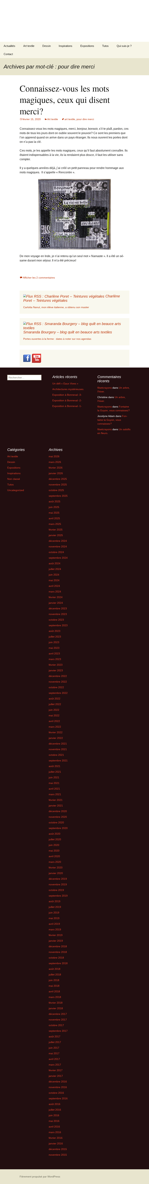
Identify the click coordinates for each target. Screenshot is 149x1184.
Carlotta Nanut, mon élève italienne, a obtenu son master (56, 307)
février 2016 (56, 1137)
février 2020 (56, 867)
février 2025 (56, 529)
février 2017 (56, 1070)
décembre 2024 (58, 540)
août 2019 (54, 901)
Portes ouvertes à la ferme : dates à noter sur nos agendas (57, 338)
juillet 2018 (55, 974)
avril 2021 (54, 788)
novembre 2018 (58, 952)
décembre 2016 (58, 1081)
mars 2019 (55, 929)
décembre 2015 (58, 1149)
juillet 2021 (55, 771)
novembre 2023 (58, 614)
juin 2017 (54, 1047)
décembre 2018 (58, 946)
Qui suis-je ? (124, 45)
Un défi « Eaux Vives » (65, 383)
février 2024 (56, 597)
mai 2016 (54, 1121)
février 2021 (56, 799)
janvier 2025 (56, 535)
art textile (70, 119)
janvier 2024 (56, 602)
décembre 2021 (58, 743)
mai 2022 (54, 715)
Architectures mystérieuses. (68, 389)
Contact (8, 54)
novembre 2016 (58, 1087)
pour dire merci (85, 119)
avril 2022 (54, 721)
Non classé (13, 478)
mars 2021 (55, 794)
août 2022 (54, 698)
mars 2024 (55, 591)
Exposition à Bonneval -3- (67, 394)
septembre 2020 (58, 828)
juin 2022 (54, 709)
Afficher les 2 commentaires (39, 277)
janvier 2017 (56, 1075)
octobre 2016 (56, 1092)
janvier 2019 (56, 940)
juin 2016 (54, 1115)
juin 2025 (54, 507)
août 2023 (54, 631)
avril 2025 (54, 518)
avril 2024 (54, 585)
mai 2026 (54, 456)
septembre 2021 (58, 760)
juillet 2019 (55, 906)
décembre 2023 (58, 608)
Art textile (28, 45)
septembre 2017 (58, 1030)
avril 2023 (54, 653)
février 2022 (56, 732)
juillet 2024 (55, 569)
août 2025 (54, 501)
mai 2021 (54, 783)
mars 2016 (55, 1132)
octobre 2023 (56, 619)
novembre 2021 (58, 749)
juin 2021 (54, 777)
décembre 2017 (58, 1013)
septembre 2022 (58, 692)
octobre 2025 (56, 490)
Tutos (105, 45)
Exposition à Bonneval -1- (67, 406)
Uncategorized (15, 490)
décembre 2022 (58, 676)
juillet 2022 (55, 704)
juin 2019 (54, 912)
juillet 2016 (55, 1109)
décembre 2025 (58, 478)
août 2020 (54, 833)
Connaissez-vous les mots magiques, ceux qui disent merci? (65, 99)
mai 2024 (54, 580)
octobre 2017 (56, 1025)
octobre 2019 (56, 890)
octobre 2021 (56, 754)
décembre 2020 (58, 811)
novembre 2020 (58, 816)
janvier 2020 (56, 873)
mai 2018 (54, 985)
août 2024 (54, 563)
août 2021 (54, 766)
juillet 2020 (55, 839)
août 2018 (54, 968)
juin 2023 (54, 642)
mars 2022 (55, 726)
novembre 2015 (58, 1154)
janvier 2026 (56, 473)
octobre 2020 (56, 822)
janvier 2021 (56, 805)
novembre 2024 (58, 546)
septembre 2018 (58, 963)
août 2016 (54, 1104)
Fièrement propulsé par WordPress (40, 1176)
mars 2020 (55, 861)
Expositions (87, 45)
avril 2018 (54, 991)
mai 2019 (54, 918)
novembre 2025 (58, 484)
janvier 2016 (56, 1143)
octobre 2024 (56, 552)
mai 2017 (54, 1053)
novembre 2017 (58, 1019)
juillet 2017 (55, 1042)
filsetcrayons (104, 387)
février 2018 (56, 1002)
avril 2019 (54, 923)
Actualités (9, 45)
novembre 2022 (58, 681)
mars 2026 (55, 462)
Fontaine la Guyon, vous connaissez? (112, 420)
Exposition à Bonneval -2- (67, 400)
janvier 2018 (56, 1008)
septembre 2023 (58, 625)
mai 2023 (54, 647)
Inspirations (65, 45)
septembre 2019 (58, 895)
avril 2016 (54, 1126)
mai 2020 (54, 850)
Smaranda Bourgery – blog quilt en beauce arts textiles (67, 332)
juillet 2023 (55, 636)
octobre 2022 (56, 687)
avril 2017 (54, 1059)
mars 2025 (55, 524)
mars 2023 (55, 659)
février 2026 (56, 467)
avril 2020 (54, 856)
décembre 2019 (58, 878)
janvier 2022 (56, 738)
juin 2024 (54, 574)
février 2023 (56, 664)
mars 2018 (55, 997)
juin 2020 (54, 845)
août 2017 (54, 1036)
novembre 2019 (58, 884)
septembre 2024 (58, 557)
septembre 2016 (58, 1098)
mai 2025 (54, 512)
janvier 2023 (56, 670)
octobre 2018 (56, 957)
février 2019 (56, 935)
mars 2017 (55, 1064)
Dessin (46, 45)
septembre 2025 (58, 495)
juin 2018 (54, 980)
